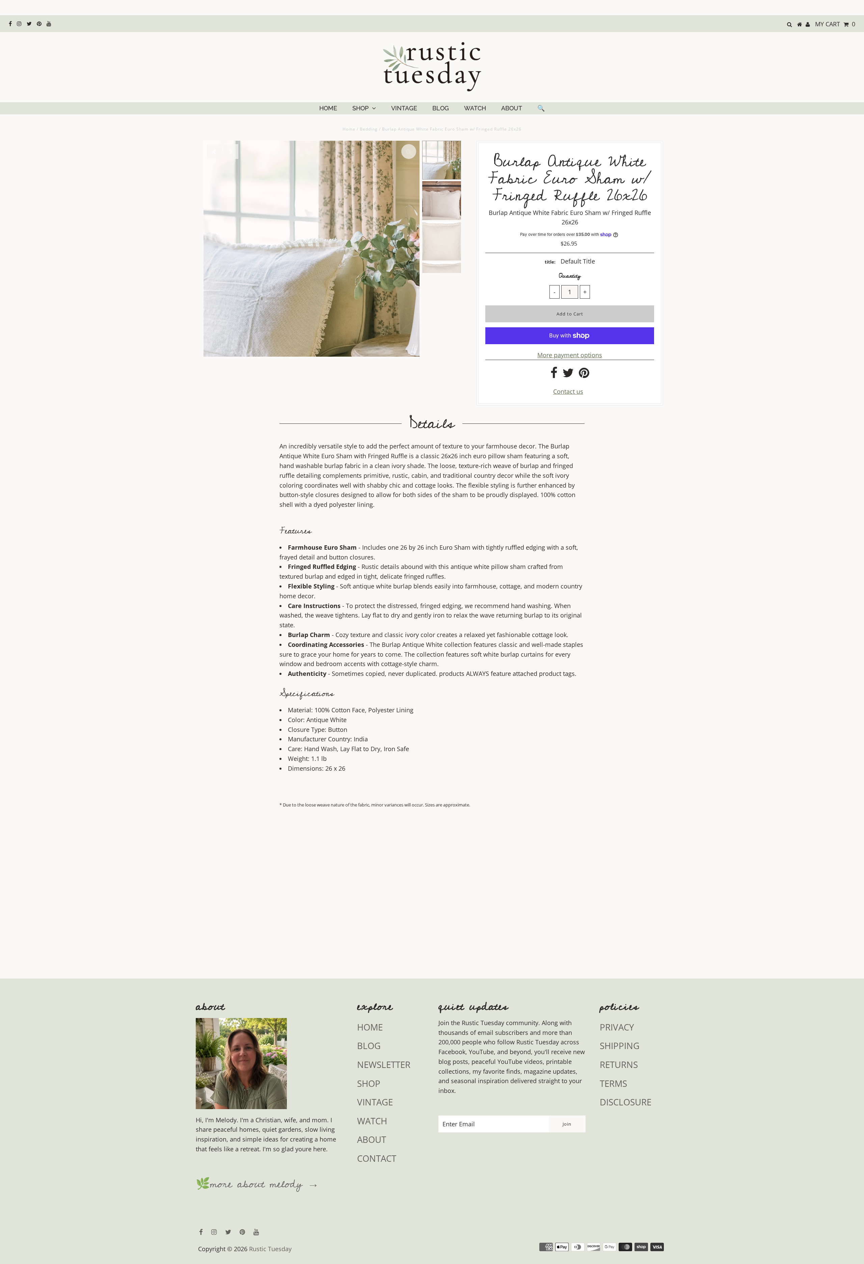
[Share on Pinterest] (584, 375)
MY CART (835, 24)
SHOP (360, 108)
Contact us (568, 391)
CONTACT (376, 1158)
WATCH (475, 108)
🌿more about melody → (257, 1184)
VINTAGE (404, 108)
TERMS (613, 1083)
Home (349, 129)
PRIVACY (617, 1027)
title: (550, 262)
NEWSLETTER (383, 1065)
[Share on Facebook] (554, 375)
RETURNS (619, 1065)
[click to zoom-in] (408, 151)
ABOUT (511, 108)
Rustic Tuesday (270, 1249)
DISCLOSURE (625, 1102)
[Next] (230, 151)
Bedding (369, 129)
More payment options (569, 355)
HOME (328, 108)
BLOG (440, 108)
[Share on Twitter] (568, 375)
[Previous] (214, 151)
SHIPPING (620, 1046)
